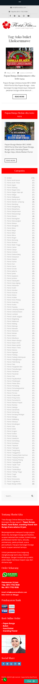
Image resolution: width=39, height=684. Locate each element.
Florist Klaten (12, 295)
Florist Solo (11, 426)
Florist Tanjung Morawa (15, 457)
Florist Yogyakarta (13, 481)
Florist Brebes (12, 242)
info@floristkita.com (19, 7)
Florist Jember (12, 278)
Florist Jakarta (12, 271)
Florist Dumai (11, 261)
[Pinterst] (15, 16)
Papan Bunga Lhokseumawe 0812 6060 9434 (19, 77)
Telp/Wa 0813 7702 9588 (19, 12)
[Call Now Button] (5, 680)
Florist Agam (11, 185)
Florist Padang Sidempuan (16, 357)
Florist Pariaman (13, 371)
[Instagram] (24, 16)
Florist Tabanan (12, 445)
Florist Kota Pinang (14, 300)
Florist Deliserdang (14, 254)
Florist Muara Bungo (14, 340)
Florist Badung (12, 187)
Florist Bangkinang (13, 206)
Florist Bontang (12, 240)
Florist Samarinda (13, 410)
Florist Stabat (12, 433)
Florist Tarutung (13, 467)
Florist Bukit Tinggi (13, 245)
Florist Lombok (12, 314)
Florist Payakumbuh (14, 379)
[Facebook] (10, 16)
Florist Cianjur (12, 250)
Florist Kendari (12, 290)
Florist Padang (12, 355)
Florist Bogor (11, 238)
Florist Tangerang (13, 450)
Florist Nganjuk (12, 352)
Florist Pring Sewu (13, 398)
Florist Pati (11, 376)
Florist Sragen (12, 431)
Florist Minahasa (13, 338)
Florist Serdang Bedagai (15, 414)
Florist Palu (11, 364)
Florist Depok (12, 259)
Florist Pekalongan (13, 381)
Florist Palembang (13, 362)
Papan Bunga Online (14, 484)
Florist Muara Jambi (14, 345)
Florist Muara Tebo (14, 347)
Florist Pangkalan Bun (14, 367)
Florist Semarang (13, 412)
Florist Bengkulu (12, 226)
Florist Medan (12, 333)
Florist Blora (11, 235)
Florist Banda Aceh (13, 199)
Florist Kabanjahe (13, 281)
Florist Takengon (13, 448)
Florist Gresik (12, 269)
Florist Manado (12, 328)
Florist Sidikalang (13, 419)
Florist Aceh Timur (13, 183)
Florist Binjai (11, 230)
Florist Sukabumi (13, 438)
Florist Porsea (12, 393)
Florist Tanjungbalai (14, 462)
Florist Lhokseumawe (14, 312)
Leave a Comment (26, 73)
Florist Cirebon (12, 252)
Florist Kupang (12, 307)
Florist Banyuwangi (13, 214)
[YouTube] (28, 16)
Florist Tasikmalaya (14, 469)
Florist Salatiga (12, 407)
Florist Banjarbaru (13, 209)
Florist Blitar (11, 233)
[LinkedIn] (19, 16)
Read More (19, 96)
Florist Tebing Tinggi (14, 472)
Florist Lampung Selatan (15, 309)
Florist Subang (12, 436)
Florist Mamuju (12, 326)
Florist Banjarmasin (14, 211)
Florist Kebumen (13, 285)
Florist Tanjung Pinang (15, 460)
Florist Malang (12, 324)
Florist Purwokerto (13, 400)
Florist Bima (11, 228)
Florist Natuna (12, 350)
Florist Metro (11, 336)
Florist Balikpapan (13, 197)
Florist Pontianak (13, 390)
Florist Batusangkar (14, 221)
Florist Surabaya (13, 443)
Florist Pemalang (13, 386)
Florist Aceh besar (13, 180)
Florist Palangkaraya (14, 359)
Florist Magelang (13, 319)
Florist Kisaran (12, 293)
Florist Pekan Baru (13, 383)
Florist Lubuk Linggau (14, 316)
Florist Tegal (11, 474)
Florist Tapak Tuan (13, 465)
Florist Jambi (11, 273)
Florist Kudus (11, 304)
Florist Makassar (13, 321)
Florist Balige (11, 195)
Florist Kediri (11, 288)
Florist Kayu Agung (13, 283)
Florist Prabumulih (13, 395)
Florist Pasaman (13, 374)
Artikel (9, 178)
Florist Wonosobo (13, 479)
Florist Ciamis (12, 247)
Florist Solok (11, 429)
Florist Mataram (12, 331)
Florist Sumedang (13, 441)
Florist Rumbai (12, 405)
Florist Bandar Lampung (15, 202)
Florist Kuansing (12, 302)
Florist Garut (11, 266)
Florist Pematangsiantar (15, 388)
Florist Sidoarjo (12, 422)
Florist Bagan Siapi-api (15, 192)
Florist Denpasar (13, 257)
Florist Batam (12, 216)
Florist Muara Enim (13, 343)
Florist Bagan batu (13, 190)
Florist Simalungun (13, 424)
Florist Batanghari (13, 218)
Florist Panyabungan (14, 369)
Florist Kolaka (12, 297)
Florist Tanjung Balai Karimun (17, 455)
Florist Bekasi (12, 223)
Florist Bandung (12, 204)
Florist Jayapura (12, 276)
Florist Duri (11, 264)
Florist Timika (12, 476)
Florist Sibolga (12, 417)
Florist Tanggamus (13, 453)
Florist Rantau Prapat (14, 402)
